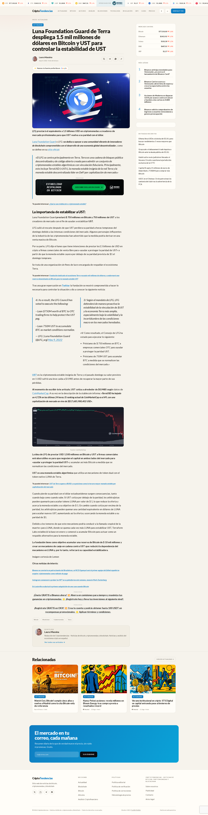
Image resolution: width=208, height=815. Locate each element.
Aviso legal (150, 799)
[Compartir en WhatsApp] (115, 58)
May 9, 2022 (55, 339)
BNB (140, 46)
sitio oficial (53, 149)
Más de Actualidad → (165, 659)
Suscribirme (88, 754)
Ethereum (142, 36)
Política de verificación (121, 786)
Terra (69, 620)
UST (34, 374)
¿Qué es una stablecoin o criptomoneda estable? (67, 204)
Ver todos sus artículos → (54, 642)
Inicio (34, 19)
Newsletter (178, 11)
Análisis (92, 11)
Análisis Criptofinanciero (88, 799)
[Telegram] (46, 792)
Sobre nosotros (152, 786)
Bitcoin (73, 11)
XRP (140, 51)
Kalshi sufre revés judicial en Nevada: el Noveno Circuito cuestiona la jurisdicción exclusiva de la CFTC (155, 160)
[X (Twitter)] (34, 792)
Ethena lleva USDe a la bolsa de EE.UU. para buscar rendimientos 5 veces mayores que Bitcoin (156, 141)
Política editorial (118, 782)
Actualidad (62, 11)
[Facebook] (52, 792)
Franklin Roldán (136, 810)
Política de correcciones (121, 791)
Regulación (128, 11)
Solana (141, 41)
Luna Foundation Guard (44, 141)
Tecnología (115, 11)
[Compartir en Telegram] (109, 58)
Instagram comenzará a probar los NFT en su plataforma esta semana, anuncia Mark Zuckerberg (69, 580)
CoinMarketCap (40, 393)
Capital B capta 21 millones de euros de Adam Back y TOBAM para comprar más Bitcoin (154, 171)
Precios (152, 11)
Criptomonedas (59, 620)
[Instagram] (40, 792)
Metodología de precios (121, 795)
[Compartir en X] (104, 58)
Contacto (149, 795)
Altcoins (82, 11)
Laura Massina (45, 57)
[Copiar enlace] (121, 58)
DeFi (137, 11)
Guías (143, 11)
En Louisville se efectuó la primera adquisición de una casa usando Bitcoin (60, 586)
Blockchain (102, 11)
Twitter (66, 285)
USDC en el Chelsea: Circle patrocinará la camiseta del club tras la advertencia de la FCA (155, 181)
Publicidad (150, 791)
